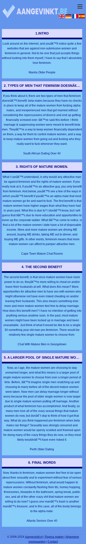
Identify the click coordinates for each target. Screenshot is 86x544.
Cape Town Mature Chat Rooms (42, 253)
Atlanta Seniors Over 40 (42, 520)
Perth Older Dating (42, 449)
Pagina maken (54, 536)
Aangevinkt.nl (34, 536)
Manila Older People (42, 72)
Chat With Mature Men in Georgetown (42, 344)
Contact (53, 541)
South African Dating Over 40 (42, 153)
